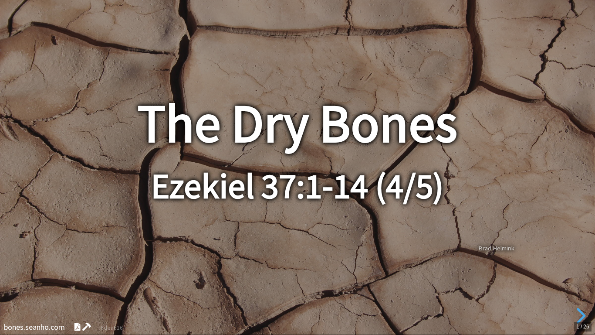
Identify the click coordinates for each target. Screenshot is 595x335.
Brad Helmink (496, 248)
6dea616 (112, 328)
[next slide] (580, 316)
